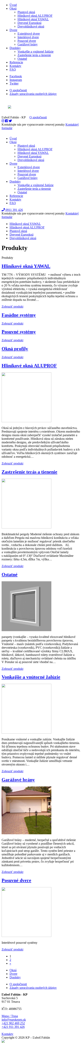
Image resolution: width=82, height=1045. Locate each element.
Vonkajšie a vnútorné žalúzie (36, 51)
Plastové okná (26, 12)
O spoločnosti (18, 90)
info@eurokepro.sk (14, 1019)
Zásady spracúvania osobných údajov (33, 93)
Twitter (14, 83)
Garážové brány (28, 44)
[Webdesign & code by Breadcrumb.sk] (41, 107)
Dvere (13, 30)
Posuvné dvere (27, 40)
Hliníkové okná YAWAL (33, 19)
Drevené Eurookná (29, 23)
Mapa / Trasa (10, 1016)
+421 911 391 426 (13, 1026)
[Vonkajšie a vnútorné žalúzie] (26, 732)
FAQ (13, 69)
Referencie (16, 62)
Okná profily (15, 348)
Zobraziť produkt (12, 306)
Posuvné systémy (19, 331)
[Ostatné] (26, 630)
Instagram (16, 80)
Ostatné (22, 58)
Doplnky (15, 48)
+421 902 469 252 (13, 1023)
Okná (13, 8)
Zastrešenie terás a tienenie (34, 55)
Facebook (16, 76)
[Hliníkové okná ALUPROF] (26, 421)
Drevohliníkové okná (31, 26)
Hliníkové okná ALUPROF (35, 15)
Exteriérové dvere (29, 33)
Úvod (13, 5)
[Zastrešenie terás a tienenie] (26, 527)
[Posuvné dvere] (26, 936)
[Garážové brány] (26, 833)
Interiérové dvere (28, 37)
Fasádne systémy (19, 315)
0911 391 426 (14, 210)
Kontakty (15, 66)
